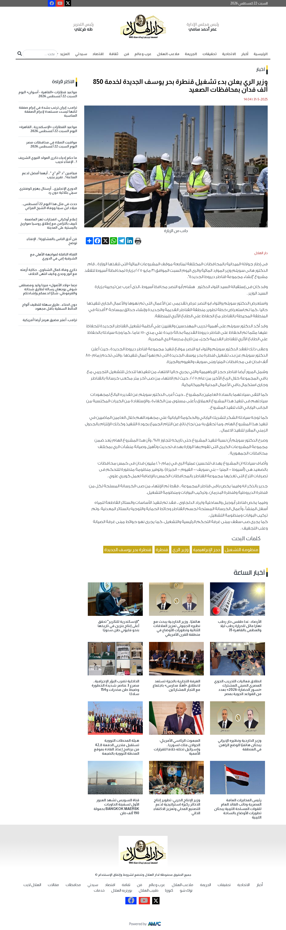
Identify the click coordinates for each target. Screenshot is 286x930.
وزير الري (180, 549)
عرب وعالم (143, 54)
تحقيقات (209, 54)
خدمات (99, 890)
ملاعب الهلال (168, 54)
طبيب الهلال (148, 890)
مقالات (53, 885)
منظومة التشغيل (241, 549)
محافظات (73, 885)
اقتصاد (98, 54)
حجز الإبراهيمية (206, 549)
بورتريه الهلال (121, 890)
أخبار (244, 54)
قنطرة (162, 549)
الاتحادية (229, 54)
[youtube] (60, 3)
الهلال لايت (32, 885)
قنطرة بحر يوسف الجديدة (127, 549)
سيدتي (81, 54)
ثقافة (113, 54)
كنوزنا (169, 890)
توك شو (186, 890)
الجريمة (191, 54)
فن (126, 54)
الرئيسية (261, 54)
